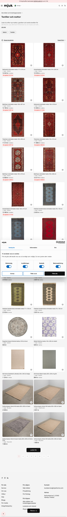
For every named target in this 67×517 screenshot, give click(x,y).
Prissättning (27, 491)
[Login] (62, 5)
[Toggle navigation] (2, 6)
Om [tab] (55, 247)
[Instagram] (5, 478)
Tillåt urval (33, 273)
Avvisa (12, 273)
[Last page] (48, 456)
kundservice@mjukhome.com (53, 488)
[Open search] (59, 5)
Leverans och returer (29, 506)
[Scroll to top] (3, 514)
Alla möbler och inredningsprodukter (11, 13)
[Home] (8, 5)
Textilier (12, 32)
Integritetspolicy (6, 506)
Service (3, 488)
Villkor (3, 494)
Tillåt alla (54, 273)
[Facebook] (2, 478)
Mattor (5, 32)
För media (4, 503)
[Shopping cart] (65, 5)
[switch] (25, 266)
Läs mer (3, 27)
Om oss (3, 491)
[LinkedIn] (7, 478)
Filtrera (32, 511)
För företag (26, 494)
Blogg (3, 500)
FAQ (2, 497)
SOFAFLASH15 (38, 1)
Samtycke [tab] (12, 247)
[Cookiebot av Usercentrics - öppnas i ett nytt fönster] (57, 242)
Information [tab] (33, 247)
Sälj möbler (26, 488)
